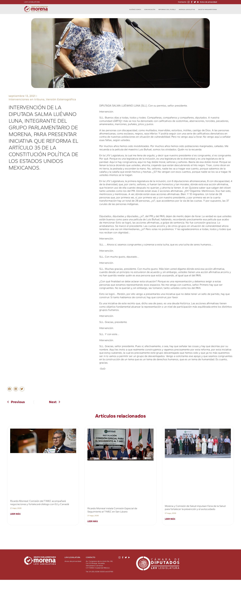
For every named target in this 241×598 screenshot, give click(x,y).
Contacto (182, 2)
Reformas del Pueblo (167, 9)
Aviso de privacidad (208, 2)
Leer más (15, 514)
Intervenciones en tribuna (26, 99)
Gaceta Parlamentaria (207, 9)
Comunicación (149, 9)
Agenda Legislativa (187, 9)
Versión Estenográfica (61, 99)
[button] (9, 389)
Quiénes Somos (135, 9)
